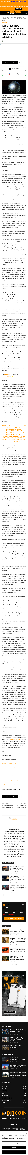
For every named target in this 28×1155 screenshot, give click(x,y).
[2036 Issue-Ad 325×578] (14, 993)
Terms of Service (14, 1)
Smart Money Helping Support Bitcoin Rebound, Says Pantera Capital (17, 931)
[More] (19, 62)
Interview (15, 789)
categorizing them (15, 739)
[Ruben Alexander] (3, 41)
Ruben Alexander (8, 41)
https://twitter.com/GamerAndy (10, 780)
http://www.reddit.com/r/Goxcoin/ (11, 784)
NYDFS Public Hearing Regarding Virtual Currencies (20, 807)
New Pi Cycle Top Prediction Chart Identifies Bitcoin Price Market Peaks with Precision (18, 1074)
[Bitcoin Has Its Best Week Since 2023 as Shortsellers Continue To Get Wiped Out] (5, 950)
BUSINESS (7, 17)
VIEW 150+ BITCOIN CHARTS (14, 918)
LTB (19, 789)
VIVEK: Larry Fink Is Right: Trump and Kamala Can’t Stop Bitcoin (17, 1039)
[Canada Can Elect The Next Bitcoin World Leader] (5, 1067)
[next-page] (5, 895)
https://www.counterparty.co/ (9, 767)
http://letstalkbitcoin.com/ (8, 772)
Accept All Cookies (14, 1152)
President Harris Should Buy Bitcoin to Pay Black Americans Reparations (18, 1031)
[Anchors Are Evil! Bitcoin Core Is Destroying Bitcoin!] (5, 1059)
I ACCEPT (18, 9)
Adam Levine (9, 789)
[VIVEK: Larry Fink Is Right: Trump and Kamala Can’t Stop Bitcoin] (5, 1039)
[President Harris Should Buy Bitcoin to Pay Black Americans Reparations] (5, 1031)
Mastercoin (7, 374)
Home (3, 17)
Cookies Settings (14, 1143)
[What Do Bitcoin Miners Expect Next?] (5, 1047)
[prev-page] (3, 895)
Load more (13, 964)
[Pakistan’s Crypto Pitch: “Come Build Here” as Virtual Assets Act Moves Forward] (5, 958)
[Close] (26, 1133)
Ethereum (6, 376)
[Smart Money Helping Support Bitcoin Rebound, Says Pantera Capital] (5, 931)
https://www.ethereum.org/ (9, 763)
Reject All (14, 1147)
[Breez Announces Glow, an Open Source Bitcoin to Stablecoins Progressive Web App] (5, 878)
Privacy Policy (23, 1)
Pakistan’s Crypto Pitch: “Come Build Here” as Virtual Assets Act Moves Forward (18, 958)
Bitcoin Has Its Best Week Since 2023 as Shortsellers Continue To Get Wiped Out (17, 949)
